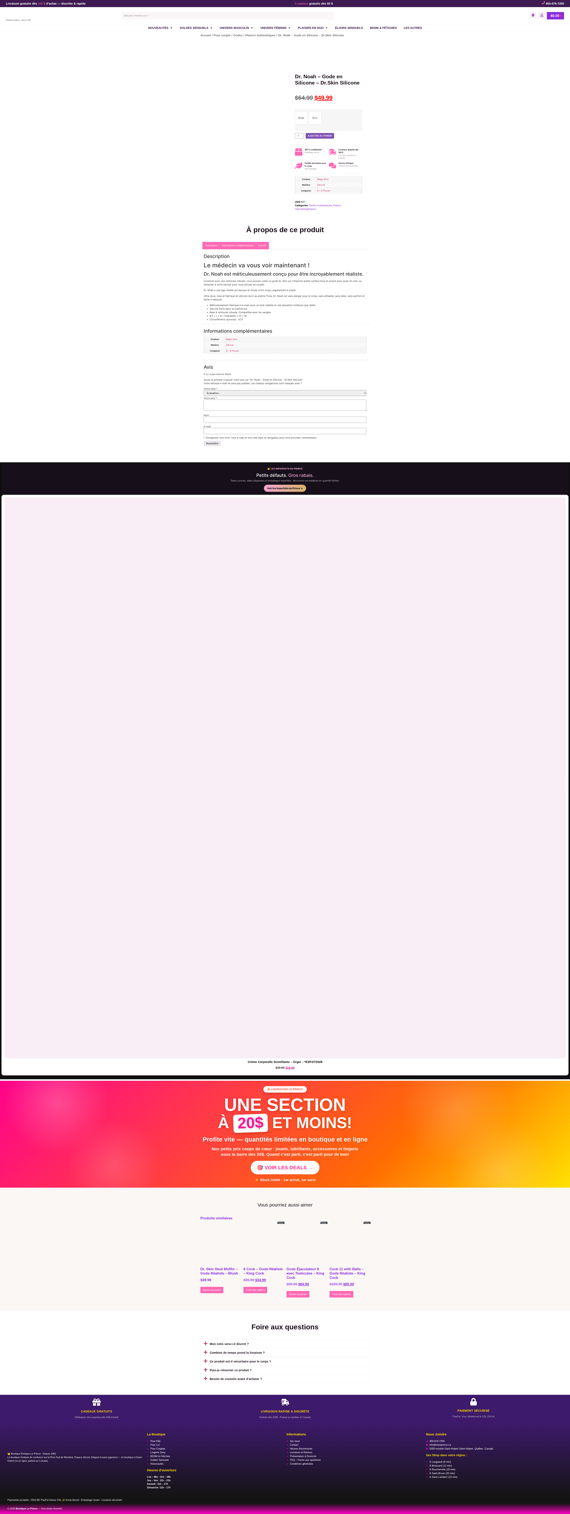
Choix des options (255, 1290)
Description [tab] (211, 245)
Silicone (321, 185)
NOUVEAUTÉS (158, 28)
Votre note (210, 388)
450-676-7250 (555, 3)
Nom (206, 415)
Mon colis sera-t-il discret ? (229, 1344)
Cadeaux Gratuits (96, 1411)
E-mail (207, 426)
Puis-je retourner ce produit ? (231, 1370)
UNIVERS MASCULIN (234, 28)
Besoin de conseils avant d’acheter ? (236, 1379)
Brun (326, 179)
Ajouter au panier (320, 135)
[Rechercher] (329, 15)
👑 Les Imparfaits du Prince (285, 468)
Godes (238, 35)
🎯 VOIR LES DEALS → (285, 1167)
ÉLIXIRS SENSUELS (349, 28)
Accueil (205, 35)
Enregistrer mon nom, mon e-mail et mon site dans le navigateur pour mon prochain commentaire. (261, 438)
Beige (320, 179)
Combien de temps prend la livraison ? (237, 1352)
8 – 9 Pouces (323, 190)
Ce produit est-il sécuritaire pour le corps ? (240, 1361)
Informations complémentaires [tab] (238, 245)
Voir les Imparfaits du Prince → (285, 488)
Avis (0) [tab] (262, 245)
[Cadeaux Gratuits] (96, 1402)
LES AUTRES (413, 28)
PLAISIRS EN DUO (311, 28)
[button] (3, 784)
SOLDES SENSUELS (194, 28)
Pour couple (222, 35)
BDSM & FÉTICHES (383, 28)
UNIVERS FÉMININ (273, 28)
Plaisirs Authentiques (260, 35)
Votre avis (210, 398)
